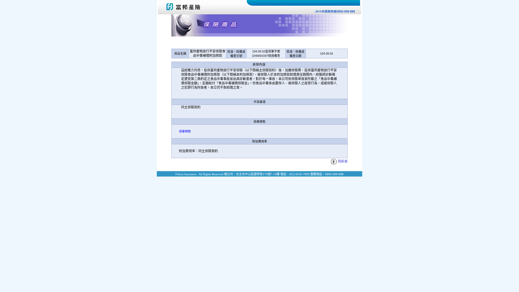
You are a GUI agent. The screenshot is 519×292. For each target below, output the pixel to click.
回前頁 (343, 161)
